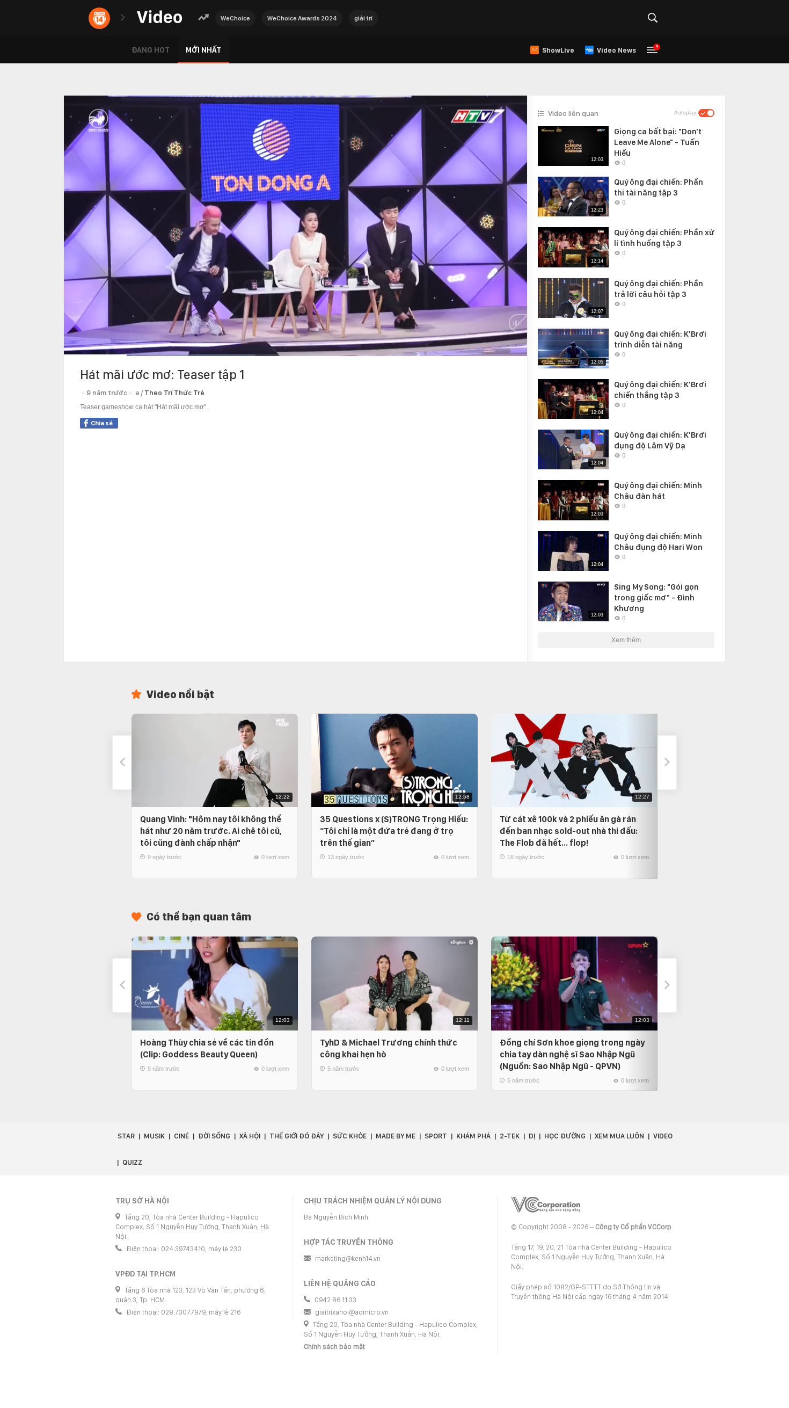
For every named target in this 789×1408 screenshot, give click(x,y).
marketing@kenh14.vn (348, 1258)
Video (663, 1136)
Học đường (565, 1136)
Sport (436, 1136)
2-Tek (510, 1136)
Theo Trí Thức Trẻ (174, 393)
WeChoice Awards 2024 (302, 18)
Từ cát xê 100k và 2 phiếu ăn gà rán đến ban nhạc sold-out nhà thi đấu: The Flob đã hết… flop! (569, 831)
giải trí (363, 18)
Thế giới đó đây (296, 1136)
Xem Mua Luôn (619, 1136)
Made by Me (395, 1136)
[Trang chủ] (159, 17)
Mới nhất (203, 50)
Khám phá (473, 1136)
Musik (154, 1136)
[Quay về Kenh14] (99, 18)
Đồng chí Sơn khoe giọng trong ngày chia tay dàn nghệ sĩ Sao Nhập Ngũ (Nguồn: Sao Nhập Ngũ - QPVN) (572, 1054)
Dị (532, 1136)
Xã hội (249, 1136)
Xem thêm (626, 640)
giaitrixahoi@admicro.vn (352, 1312)
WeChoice (235, 18)
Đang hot (151, 50)
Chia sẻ (102, 423)
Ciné (181, 1136)
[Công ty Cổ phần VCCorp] (545, 1205)
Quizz (132, 1162)
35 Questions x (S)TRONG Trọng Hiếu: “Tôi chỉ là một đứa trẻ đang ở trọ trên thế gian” (394, 831)
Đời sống (214, 1136)
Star (126, 1136)
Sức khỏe (350, 1136)
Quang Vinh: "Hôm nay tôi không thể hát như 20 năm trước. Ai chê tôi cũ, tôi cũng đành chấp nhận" (211, 831)
